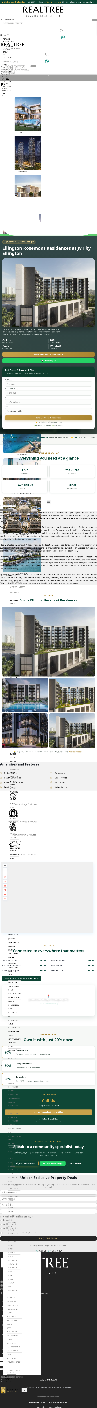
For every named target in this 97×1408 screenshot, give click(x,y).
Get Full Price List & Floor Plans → (48, 354)
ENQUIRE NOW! (48, 1238)
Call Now (75, 1163)
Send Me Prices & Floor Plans (48, 418)
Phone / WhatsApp (11, 389)
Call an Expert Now (49, 1119)
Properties (9, 20)
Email (7, 398)
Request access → (76, 752)
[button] (49, 502)
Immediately (8, 1220)
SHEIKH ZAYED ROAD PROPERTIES (22, 494)
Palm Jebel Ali (22, 455)
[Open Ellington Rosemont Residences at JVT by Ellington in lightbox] (48, 641)
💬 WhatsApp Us (48, 361)
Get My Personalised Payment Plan (48, 1112)
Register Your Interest (26, 1163)
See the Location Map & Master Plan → (21, 978)
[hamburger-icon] (94, 20)
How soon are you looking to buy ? (16, 1217)
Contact (8, 1382)
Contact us (11, 76)
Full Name (8, 380)
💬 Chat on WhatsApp (53, 1163)
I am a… (8, 407)
